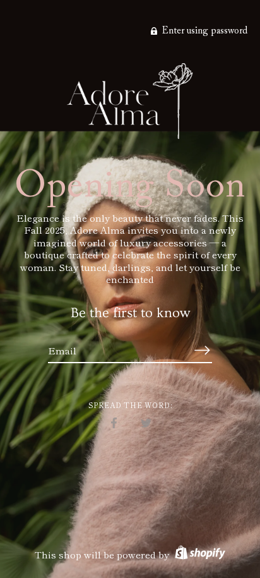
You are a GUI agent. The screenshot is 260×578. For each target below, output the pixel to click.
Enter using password (203, 31)
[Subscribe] (202, 350)
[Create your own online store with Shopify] (198, 554)
